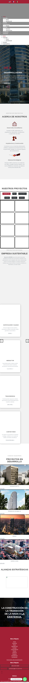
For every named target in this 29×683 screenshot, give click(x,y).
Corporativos (6, 24)
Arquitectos (9, 30)
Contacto (5, 33)
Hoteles (5, 22)
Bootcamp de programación (14, 660)
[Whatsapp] (25, 679)
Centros (5, 27)
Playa (7, 19)
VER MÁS (2, 488)
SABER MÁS (7, 83)
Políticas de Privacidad (14, 678)
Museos (8, 29)
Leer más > (10, 404)
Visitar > (10, 333)
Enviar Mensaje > (10, 440)
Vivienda (5, 18)
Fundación (5, 32)
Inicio (4, 16)
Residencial (9, 21)
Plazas (7, 25)
